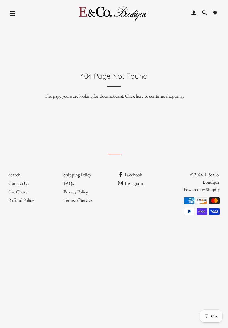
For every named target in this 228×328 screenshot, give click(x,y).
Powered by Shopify (202, 189)
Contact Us (18, 183)
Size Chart (17, 192)
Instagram (133, 183)
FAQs (68, 183)
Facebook (133, 175)
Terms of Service (78, 200)
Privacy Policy (75, 192)
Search (14, 175)
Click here (134, 96)
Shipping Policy (77, 175)
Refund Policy (21, 200)
